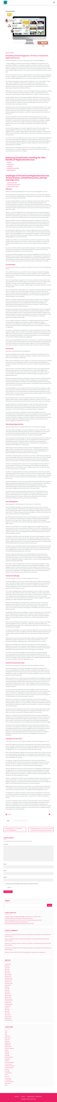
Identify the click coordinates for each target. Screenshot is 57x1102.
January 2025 (8, 997)
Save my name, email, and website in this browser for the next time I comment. (21, 883)
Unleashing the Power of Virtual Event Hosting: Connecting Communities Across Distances (41, 829)
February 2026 (8, 974)
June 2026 (7, 967)
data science (8, 1038)
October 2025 (8, 981)
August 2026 (8, 964)
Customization (10, 164)
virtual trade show (9, 1081)
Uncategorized (8, 1072)
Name (5, 864)
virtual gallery (8, 1079)
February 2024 (8, 1016)
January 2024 (8, 1018)
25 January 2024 (10, 52)
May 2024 (7, 1011)
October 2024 (8, 1002)
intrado (6, 1050)
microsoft (7, 1055)
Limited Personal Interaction (13, 184)
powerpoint (7, 1059)
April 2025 (7, 992)
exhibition (7, 1041)
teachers (7, 1069)
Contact (23, 1096)
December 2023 (8, 1020)
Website (5, 877)
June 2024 (7, 1009)
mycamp (9, 814)
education (7, 1039)
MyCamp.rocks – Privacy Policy (34, 1096)
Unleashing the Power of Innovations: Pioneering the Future (19, 918)
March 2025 (7, 993)
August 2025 (8, 985)
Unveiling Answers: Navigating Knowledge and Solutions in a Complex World (23, 916)
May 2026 (7, 969)
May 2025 (7, 990)
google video (8, 1043)
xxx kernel (7, 947)
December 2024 (8, 999)
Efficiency (9, 162)
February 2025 (8, 995)
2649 (6, 939)
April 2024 (7, 1013)
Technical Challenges (12, 182)
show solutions (8, 1064)
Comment (5, 844)
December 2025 (8, 978)
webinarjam (7, 1083)
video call (7, 1076)
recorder (7, 1060)
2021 (6, 1032)
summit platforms (9, 1067)
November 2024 (8, 1000)
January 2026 (8, 976)
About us (17, 1096)
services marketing (9, 1062)
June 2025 (7, 988)
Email (4, 870)
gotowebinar (8, 1045)
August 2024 (8, 1006)
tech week (7, 1071)
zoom (6, 1085)
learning (7, 1052)
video (6, 1074)
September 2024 (9, 1004)
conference (7, 1036)
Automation (9, 166)
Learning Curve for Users (13, 186)
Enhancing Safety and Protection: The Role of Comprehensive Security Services (23, 920)
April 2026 (7, 971)
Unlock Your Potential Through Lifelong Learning (16, 922)
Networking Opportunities (13, 168)
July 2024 (7, 1007)
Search (7, 901)
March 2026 (7, 973)
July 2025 (7, 986)
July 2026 (7, 966)
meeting (7, 1053)
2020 (6, 1031)
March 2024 (7, 1015)
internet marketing (9, 1048)
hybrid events (8, 1046)
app (6, 1034)
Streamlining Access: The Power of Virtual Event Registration (13, 829)
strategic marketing (9, 1065)
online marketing (9, 1057)
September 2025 (9, 983)
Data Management (11, 170)
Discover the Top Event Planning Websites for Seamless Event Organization (28, 952)
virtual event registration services (21, 820)
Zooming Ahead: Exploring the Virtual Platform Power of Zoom (19, 923)
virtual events (8, 1078)
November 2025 (8, 979)
